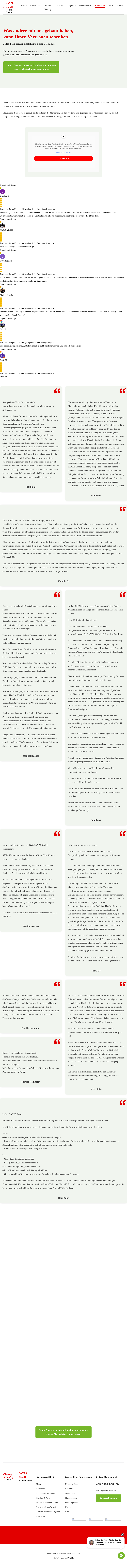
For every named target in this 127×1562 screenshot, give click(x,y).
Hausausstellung (71, 1484)
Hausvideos (69, 1489)
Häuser (60, 5)
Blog (67, 1512)
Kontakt (120, 5)
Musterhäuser (85, 5)
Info (111, 5)
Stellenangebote (71, 1503)
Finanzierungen (71, 1498)
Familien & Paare (43, 1498)
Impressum (51, 1553)
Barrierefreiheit (74, 1553)
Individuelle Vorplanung (45, 1493)
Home (24, 5)
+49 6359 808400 (10, 11)
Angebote (71, 5)
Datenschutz (62, 1553)
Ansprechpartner (108, 1498)
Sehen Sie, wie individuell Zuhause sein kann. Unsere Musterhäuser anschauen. (31, 67)
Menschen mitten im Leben (47, 1503)
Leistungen (35, 5)
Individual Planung (48, 7)
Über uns (68, 1507)
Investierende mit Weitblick (47, 1507)
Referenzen (100, 5)
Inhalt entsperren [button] (63, 158)
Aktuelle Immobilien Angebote (48, 1512)
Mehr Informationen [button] (63, 153)
